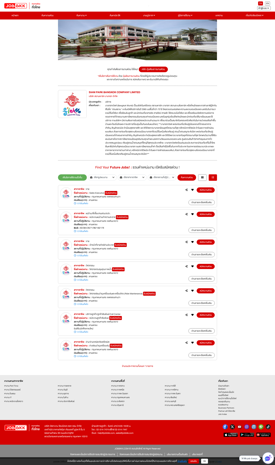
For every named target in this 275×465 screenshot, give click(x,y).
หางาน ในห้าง (63, 397)
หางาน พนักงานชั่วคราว (13, 401)
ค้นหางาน (80, 15)
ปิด (204, 461)
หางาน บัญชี (62, 389)
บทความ (219, 15)
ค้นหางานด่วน (47, 15)
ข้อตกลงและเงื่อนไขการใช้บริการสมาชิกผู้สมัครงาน (141, 454)
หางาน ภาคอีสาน (171, 389)
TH (260, 3)
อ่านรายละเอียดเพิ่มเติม (201, 202)
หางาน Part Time (11, 385)
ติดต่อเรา (222, 389)
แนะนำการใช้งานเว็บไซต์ (227, 398)
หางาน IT (8, 397)
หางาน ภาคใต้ (170, 385)
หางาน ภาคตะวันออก (119, 393)
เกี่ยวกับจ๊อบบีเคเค (254, 15)
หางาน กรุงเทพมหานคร (120, 397)
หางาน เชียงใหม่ (171, 397)
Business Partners (226, 407)
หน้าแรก (15, 15)
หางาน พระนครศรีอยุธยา (175, 405)
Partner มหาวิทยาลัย (226, 411)
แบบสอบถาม (223, 404)
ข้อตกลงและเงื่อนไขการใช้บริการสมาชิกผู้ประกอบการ (92, 454)
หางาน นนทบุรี (170, 401)
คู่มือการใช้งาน (184, 15)
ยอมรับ (193, 461)
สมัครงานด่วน (206, 190)
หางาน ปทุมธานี (117, 405)
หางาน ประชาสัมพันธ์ (66, 401)
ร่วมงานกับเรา (223, 385)
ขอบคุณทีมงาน (224, 401)
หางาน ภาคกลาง (117, 385)
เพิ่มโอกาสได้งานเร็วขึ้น (72, 177)
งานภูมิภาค (148, 15)
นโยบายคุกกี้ (197, 454)
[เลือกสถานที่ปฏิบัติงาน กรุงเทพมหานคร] (162, 177)
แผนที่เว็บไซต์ (223, 395)
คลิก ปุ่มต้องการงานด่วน (153, 69)
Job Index (222, 414)
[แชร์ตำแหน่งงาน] (186, 190)
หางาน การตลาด (64, 385)
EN (267, 3)
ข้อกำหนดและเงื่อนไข (226, 392)
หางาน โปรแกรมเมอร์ (12, 389)
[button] (70, 39)
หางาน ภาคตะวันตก (172, 393)
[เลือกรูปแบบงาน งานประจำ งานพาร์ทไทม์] (102, 177)
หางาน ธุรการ (63, 393)
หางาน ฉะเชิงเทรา (118, 401)
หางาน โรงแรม (9, 393)
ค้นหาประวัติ (115, 15)
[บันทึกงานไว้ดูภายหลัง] (192, 190)
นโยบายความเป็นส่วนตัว (177, 454)
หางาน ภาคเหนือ (117, 389)
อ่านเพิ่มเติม (182, 461)
